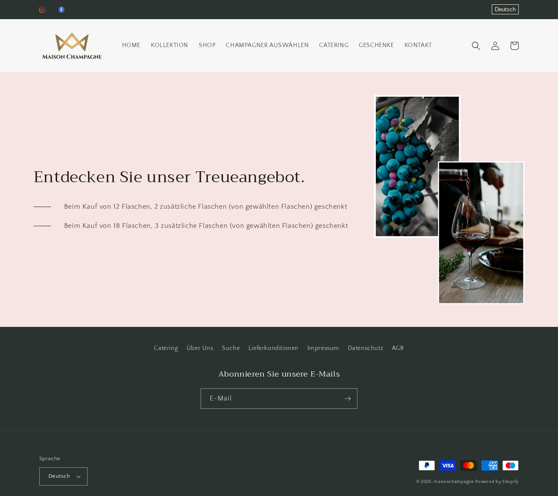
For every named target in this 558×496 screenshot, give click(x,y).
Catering (166, 348)
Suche (231, 348)
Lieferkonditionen (273, 348)
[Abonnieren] (347, 398)
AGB (398, 348)
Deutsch (505, 9)
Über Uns (200, 348)
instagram (42, 9)
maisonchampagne (454, 481)
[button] (476, 45)
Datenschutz (366, 348)
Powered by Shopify (497, 481)
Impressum (323, 348)
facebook (61, 9)
